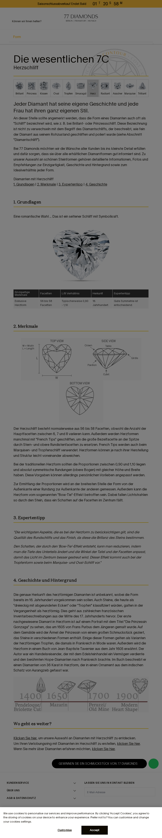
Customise (65, 830)
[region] (81, 822)
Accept (95, 830)
